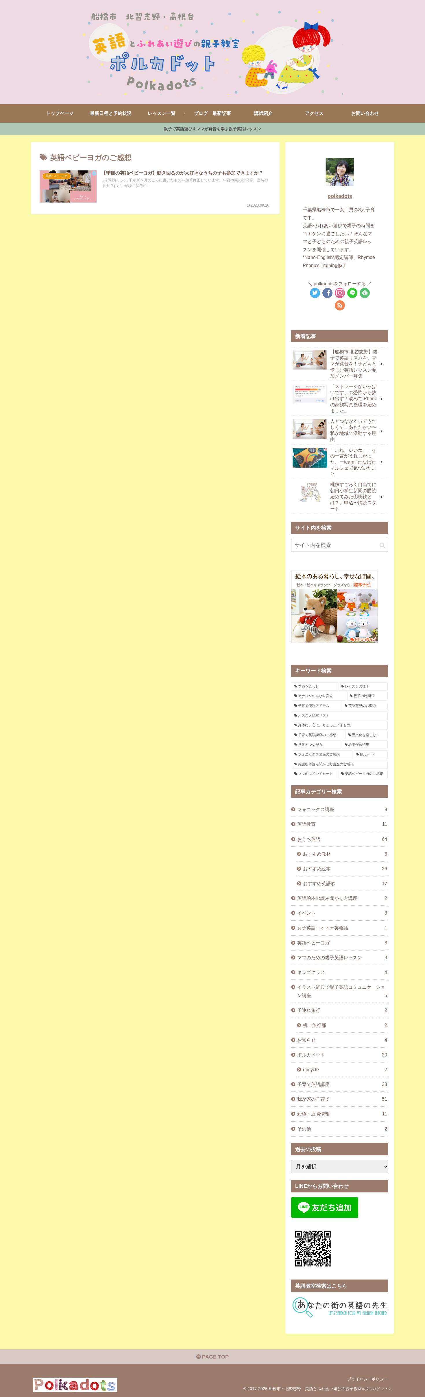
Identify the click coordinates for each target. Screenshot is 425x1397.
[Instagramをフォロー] (340, 293)
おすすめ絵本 (345, 868)
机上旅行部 (345, 1025)
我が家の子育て (342, 1099)
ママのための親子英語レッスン (342, 957)
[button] (68, 186)
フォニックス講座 (342, 809)
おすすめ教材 (345, 853)
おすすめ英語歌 (345, 883)
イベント (342, 913)
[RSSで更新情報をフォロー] (340, 305)
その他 (342, 1128)
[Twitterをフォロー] (315, 293)
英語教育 (342, 824)
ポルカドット (342, 1054)
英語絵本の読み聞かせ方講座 (342, 898)
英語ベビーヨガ (342, 942)
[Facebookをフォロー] (327, 293)
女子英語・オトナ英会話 (342, 927)
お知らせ (342, 1040)
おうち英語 (342, 839)
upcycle (345, 1069)
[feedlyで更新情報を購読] (365, 293)
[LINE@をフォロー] (352, 293)
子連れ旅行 (342, 1010)
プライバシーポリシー (367, 1379)
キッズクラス (342, 972)
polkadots (340, 196)
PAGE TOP (215, 1357)
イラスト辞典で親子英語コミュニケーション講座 (342, 991)
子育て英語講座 (342, 1084)
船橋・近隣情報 (342, 1113)
